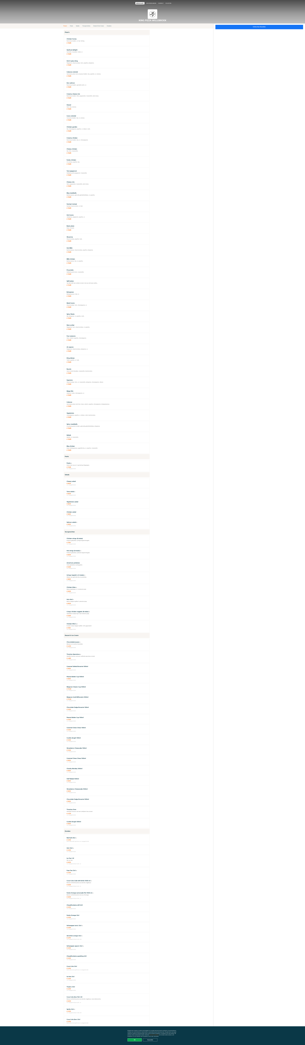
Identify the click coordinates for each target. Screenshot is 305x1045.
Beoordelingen (151, 3)
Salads (77, 26)
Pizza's (65, 26)
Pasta (71, 26)
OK (135, 1039)
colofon (168, 3)
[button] (149, 26)
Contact (161, 3)
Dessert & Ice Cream (98, 26)
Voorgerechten (86, 26)
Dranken (109, 26)
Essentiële (150, 1039)
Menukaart (140, 3)
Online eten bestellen (259, 27)
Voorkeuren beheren (154, 1034)
